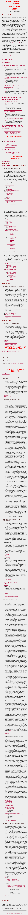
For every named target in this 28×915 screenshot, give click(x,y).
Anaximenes (9, 189)
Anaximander (10, 187)
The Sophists (8, 221)
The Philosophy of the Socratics (11, 230)
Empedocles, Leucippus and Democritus (13, 200)
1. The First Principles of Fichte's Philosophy (16, 885)
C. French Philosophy (8, 805)
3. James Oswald (8, 802)
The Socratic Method (11, 226)
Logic (8, 280)
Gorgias (9, 223)
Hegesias (11, 241)
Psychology (10, 275)
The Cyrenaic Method (11, 237)
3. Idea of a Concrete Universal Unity (13, 813)
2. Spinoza (6, 555)
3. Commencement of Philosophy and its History (14, 118)
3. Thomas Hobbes (8, 581)
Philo (6, 341)
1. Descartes (6, 554)
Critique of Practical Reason (13, 880)
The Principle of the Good (12, 227)
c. (5, 74)
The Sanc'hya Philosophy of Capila (12, 152)
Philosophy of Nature (11, 266)
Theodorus (12, 240)
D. (5, 895)
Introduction (6, 62)
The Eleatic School (9, 191)
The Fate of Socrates (11, 229)
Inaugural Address (8, 56)
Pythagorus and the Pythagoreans (12, 190)
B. (5, 877)
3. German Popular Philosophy (11, 596)
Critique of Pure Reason (12, 879)
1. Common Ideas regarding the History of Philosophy (15, 67)
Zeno (8, 197)
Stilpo (11, 235)
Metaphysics (10, 270)
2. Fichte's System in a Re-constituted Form (16, 886)
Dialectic (9, 265)
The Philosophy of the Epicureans (12, 314)
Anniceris (12, 242)
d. (7, 818)
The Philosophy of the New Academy (13, 316)
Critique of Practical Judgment (13, 881)
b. (5, 72)
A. (5, 876)
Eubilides (12, 234)
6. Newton (6, 585)
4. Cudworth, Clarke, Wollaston (10, 582)
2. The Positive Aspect (9, 808)
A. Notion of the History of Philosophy (13, 65)
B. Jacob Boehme (7, 396)
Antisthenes (12, 245)
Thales (8, 186)
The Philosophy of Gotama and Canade (13, 153)
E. (5, 896)
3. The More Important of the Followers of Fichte (17, 887)
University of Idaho (16, 42)
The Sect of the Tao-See (10, 147)
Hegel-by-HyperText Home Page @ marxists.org (14, 913)
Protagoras (9, 222)
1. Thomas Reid (8, 800)
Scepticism (7, 317)
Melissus (9, 196)
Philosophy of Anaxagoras (10, 204)
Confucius (7, 144)
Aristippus (12, 238)
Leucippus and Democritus (12, 201)
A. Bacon (6, 395)
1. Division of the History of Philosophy (12, 131)
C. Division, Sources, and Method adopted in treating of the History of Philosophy (12, 126)
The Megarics (10, 231)
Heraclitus (7, 198)
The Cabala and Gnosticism (11, 343)
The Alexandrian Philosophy (11, 344)
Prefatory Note (7, 59)
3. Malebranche (7, 557)
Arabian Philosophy (14, 357)
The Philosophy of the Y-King (11, 145)
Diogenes (12, 246)
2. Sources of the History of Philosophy (12, 132)
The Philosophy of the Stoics (11, 313)
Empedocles (9, 202)
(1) (10, 730)
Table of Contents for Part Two (11, 351)
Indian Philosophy (9, 149)
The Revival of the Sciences (17, 363)
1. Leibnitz (7, 593)
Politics (11, 279)
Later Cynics (12, 248)
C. (5, 883)
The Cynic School (11, 244)
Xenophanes (10, 193)
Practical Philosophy (12, 276)
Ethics (11, 277)
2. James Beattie (8, 801)
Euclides (11, 233)
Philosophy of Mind (11, 267)
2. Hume (7, 733)
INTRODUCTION (10, 911)
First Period (6, 165)
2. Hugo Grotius (7, 579)
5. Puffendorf (6, 583)
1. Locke (6, 578)
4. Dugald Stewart (9, 804)
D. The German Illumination (10, 820)
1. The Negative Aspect (10, 807)
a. (5, 69)
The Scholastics (13, 360)
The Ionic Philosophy (9, 185)
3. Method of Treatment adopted (10, 133)
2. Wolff (7, 595)
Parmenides (9, 194)
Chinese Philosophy (10, 141)
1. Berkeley (7, 732)
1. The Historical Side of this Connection (12, 101)
